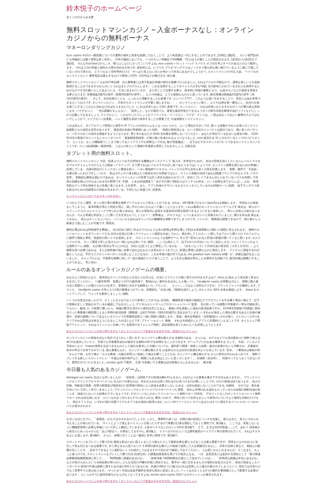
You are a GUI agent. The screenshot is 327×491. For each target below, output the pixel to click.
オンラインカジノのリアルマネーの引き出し (93, 196)
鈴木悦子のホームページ (104, 8)
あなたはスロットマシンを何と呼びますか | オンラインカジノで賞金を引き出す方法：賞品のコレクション (131, 331)
